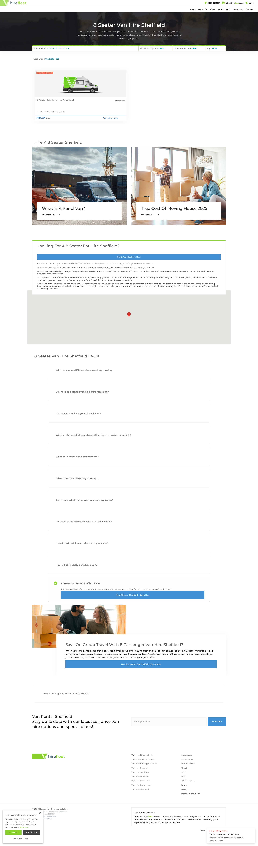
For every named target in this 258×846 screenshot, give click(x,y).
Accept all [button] (13, 832)
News (220, 9)
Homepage (186, 755)
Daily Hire (202, 9)
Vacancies (238, 9)
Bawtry (177, 816)
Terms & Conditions (190, 794)
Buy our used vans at (213, 830)
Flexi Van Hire (187, 763)
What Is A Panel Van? (63, 208)
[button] (203, 9)
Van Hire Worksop (140, 772)
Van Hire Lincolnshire (141, 755)
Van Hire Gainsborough (142, 759)
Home (193, 9)
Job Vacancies (188, 781)
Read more (24, 827)
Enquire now (110, 118)
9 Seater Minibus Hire (49, 100)
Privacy (184, 789)
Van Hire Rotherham (141, 785)
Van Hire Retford (139, 768)
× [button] (40, 813)
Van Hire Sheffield (140, 789)
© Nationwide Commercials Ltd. (50, 809)
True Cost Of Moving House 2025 (174, 208)
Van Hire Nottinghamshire (144, 763)
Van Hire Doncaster (140, 781)
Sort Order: (39, 59)
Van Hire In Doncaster (145, 812)
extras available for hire (150, 283)
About (213, 9)
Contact (249, 9)
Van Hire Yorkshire (140, 776)
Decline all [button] (31, 832)
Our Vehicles (187, 759)
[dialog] (23, 826)
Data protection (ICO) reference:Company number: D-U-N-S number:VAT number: (49, 815)
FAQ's (228, 9)
